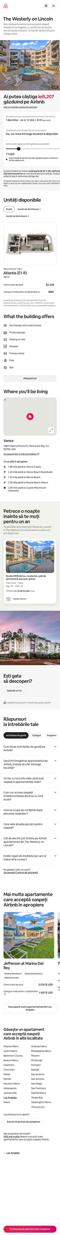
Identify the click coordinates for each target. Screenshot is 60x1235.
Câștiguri (36, 735)
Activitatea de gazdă (16, 735)
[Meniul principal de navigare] (54, 6)
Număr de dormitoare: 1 (29, 209)
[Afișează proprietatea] (28, 955)
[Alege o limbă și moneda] (46, 6)
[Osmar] (8, 598)
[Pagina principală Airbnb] (5, 6)
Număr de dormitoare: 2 (17, 216)
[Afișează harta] (30, 416)
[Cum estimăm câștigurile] (39, 292)
